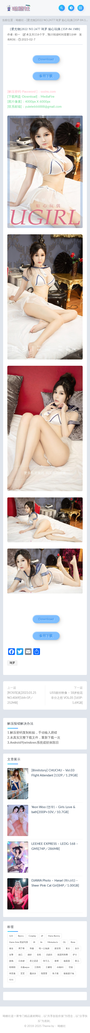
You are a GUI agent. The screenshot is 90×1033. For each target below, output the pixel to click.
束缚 (56, 961)
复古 (68, 948)
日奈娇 (21, 961)
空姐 (71, 967)
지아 (11, 980)
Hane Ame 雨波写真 (18, 942)
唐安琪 (57, 948)
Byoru (21, 936)
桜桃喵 (12, 967)
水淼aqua (25, 967)
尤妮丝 (49, 955)
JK (34, 942)
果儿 (77, 961)
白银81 (60, 967)
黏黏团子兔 (69, 973)
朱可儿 (46, 961)
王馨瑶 (49, 967)
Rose (73, 942)
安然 (39, 955)
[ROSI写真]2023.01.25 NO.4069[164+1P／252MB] (21, 697)
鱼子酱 (55, 973)
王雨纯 (37, 967)
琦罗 (12, 663)
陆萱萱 (44, 973)
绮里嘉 (12, 973)
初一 (17, 34)
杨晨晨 (67, 961)
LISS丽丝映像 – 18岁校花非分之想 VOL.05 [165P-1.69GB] (66, 697)
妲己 (20, 955)
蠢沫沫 (33, 973)
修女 (11, 948)
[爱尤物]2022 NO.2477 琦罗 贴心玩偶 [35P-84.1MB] (45, 29)
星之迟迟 (34, 961)
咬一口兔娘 (44, 948)
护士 (75, 955)
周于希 (21, 948)
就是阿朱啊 (62, 955)
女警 (11, 955)
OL (64, 942)
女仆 (77, 948)
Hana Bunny (54, 936)
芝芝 (23, 973)
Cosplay (32, 936)
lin (41, 942)
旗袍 (11, 961)
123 (11, 936)
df (42, 936)
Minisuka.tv (53, 942)
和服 (32, 948)
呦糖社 (20, 20)
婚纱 (30, 955)
